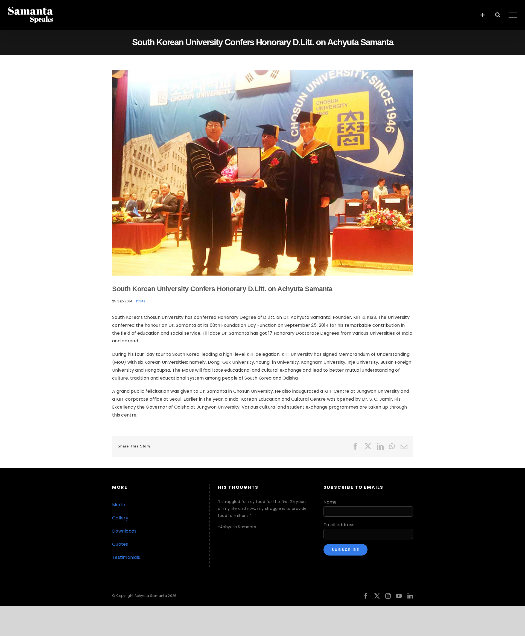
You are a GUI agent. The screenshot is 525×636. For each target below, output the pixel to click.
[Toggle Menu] (512, 15)
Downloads (124, 531)
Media (119, 505)
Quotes (120, 544)
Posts (140, 301)
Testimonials (126, 557)
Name (330, 502)
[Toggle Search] (497, 15)
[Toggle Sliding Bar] (482, 15)
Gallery (120, 518)
